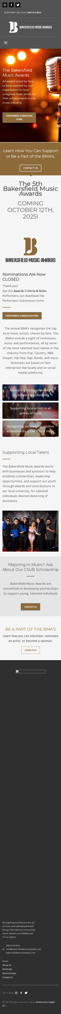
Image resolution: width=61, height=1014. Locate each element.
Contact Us (7, 977)
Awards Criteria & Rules (30, 291)
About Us (6, 965)
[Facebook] (11, 4)
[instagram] (4, 4)
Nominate (7, 969)
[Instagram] (16, 992)
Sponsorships (9, 973)
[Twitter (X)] (17, 4)
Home (5, 961)
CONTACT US (30, 167)
